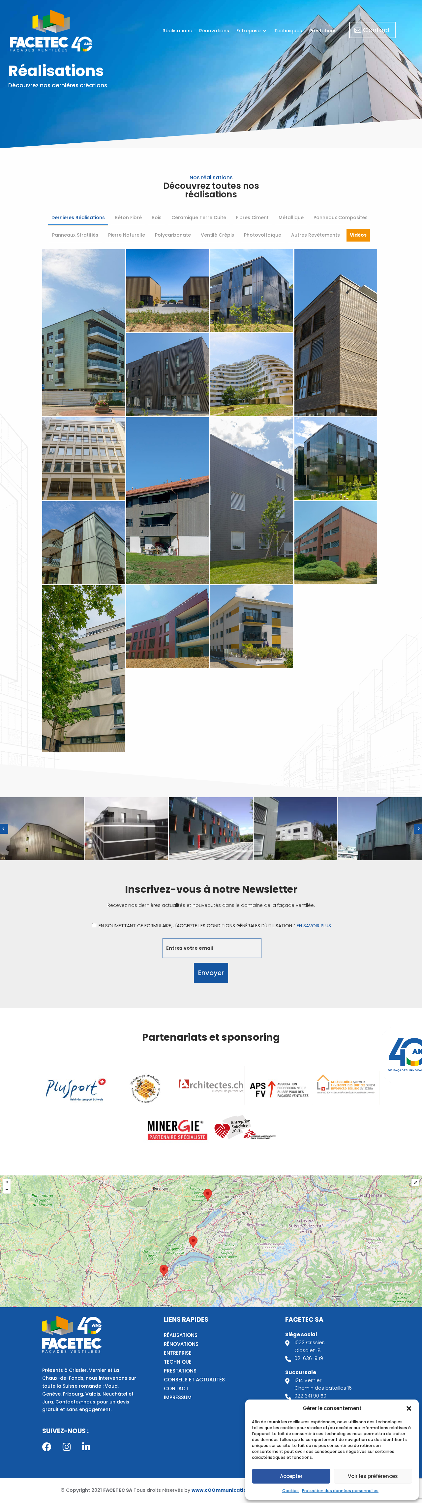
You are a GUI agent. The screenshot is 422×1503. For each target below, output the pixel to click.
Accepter (291, 1476)
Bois (157, 217)
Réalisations (177, 30)
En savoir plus (314, 925)
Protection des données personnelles (340, 1490)
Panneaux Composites (341, 217)
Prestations (323, 30)
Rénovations (214, 30)
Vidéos (358, 235)
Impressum (178, 1397)
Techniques (288, 30)
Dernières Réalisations (78, 217)
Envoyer (211, 972)
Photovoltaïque (262, 235)
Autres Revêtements (315, 235)
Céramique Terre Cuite (198, 217)
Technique (178, 1361)
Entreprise (248, 30)
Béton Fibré (128, 217)
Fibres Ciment (252, 217)
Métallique (291, 217)
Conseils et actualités (194, 1379)
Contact (376, 30)
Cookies (290, 1490)
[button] (409, 1408)
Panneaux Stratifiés (75, 235)
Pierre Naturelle (126, 235)
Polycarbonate (173, 235)
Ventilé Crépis (217, 235)
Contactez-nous (75, 1402)
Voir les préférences (373, 1476)
